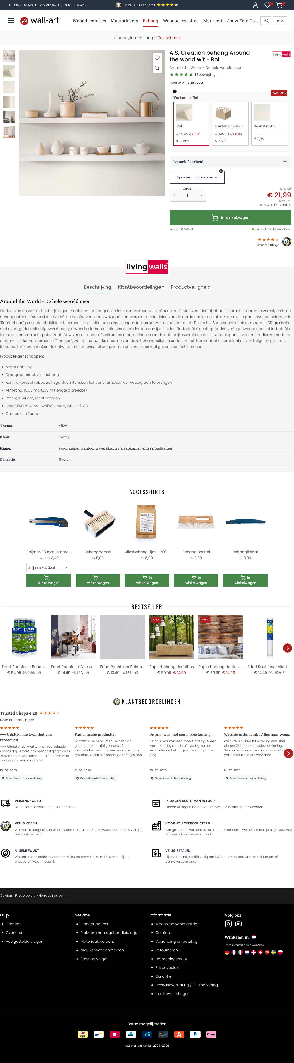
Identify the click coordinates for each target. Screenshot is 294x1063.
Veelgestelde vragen (24, 941)
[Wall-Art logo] (39, 21)
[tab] (97, 287)
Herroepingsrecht (52, 895)
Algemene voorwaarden (177, 924)
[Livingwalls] (276, 54)
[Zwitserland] (260, 952)
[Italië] (240, 952)
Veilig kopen (26, 823)
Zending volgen (95, 958)
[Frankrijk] (233, 952)
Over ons (14, 932)
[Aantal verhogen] (201, 195)
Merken (30, 5)
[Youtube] (238, 924)
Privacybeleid (25, 895)
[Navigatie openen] (11, 20)
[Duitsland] (227, 952)
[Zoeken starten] (266, 20)
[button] (92, 123)
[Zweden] (273, 952)
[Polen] (280, 952)
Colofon (6, 895)
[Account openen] (255, 5)
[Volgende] (287, 648)
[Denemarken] (253, 952)
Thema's (15, 5)
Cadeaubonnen (95, 924)
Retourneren (166, 950)
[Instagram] (228, 924)
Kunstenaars (75, 5)
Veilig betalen (177, 850)
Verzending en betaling (176, 941)
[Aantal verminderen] (174, 195)
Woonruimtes (50, 5)
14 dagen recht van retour (190, 800)
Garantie (163, 976)
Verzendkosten (28, 800)
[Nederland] (247, 952)
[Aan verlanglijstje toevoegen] (157, 58)
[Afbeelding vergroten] (157, 68)
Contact (13, 924)
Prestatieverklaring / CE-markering (186, 985)
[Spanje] (267, 952)
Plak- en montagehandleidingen (110, 932)
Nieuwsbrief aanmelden (102, 950)
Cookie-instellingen (172, 993)
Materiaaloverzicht (97, 941)
